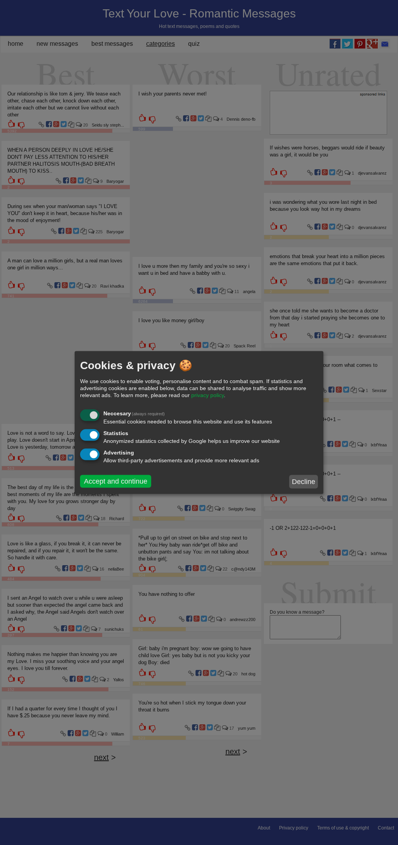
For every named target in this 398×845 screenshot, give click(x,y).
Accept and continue (115, 481)
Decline (303, 482)
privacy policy (207, 395)
